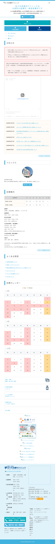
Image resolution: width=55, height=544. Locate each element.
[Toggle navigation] (49, 2)
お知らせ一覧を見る (45, 156)
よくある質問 (10, 395)
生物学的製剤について (12, 262)
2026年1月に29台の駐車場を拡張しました (26, 149)
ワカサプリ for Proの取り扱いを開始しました (27, 123)
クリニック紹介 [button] (28, 17)
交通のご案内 (28, 184)
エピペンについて (11, 270)
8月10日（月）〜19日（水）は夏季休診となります (28, 141)
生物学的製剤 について (8, 387)
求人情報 (7, 410)
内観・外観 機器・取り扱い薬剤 (10, 380)
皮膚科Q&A (10, 403)
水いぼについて (10, 276)
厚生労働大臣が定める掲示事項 (13, 471)
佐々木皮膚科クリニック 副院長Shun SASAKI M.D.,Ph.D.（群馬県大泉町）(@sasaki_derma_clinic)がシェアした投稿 (30, 116)
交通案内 (41, 498)
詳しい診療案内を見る (44, 250)
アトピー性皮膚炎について (13, 273)
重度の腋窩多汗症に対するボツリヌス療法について (19, 267)
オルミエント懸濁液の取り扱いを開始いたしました (28, 127)
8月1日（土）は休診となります (24, 137)
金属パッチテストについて (13, 264)
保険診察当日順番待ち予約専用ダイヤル (15, 519)
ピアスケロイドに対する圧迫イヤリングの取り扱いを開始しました (32, 145)
